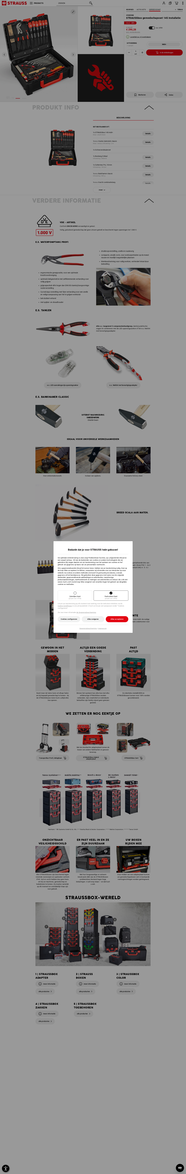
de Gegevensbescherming (86, 612)
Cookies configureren (69, 619)
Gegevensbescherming (88, 628)
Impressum (102, 628)
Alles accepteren (117, 619)
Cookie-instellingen (65, 606)
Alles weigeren (93, 619)
